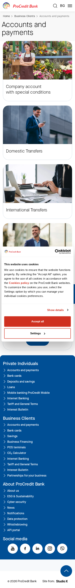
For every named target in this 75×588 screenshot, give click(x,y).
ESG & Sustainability (20, 496)
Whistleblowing (17, 524)
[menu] (70, 6)
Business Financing (20, 441)
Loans (11, 387)
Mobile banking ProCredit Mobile (28, 392)
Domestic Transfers (24, 151)
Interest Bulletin (17, 409)
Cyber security (16, 502)
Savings (12, 436)
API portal (13, 530)
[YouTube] (13, 549)
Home (6, 16)
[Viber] (62, 549)
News (11, 507)
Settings (35, 333)
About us (13, 490)
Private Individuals (20, 363)
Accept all (37, 321)
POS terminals (16, 447)
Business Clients (24, 16)
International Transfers (26, 210)
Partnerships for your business (26, 475)
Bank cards (14, 375)
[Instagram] (50, 549)
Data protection (17, 519)
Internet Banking (18, 398)
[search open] (55, 6)
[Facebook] (25, 549)
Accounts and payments (54, 16)
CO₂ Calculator (16, 453)
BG (62, 6)
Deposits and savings (21, 381)
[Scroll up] (66, 571)
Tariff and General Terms (22, 404)
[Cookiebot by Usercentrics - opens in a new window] (55, 251)
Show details (55, 310)
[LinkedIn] (37, 549)
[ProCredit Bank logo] (26, 5)
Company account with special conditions (28, 89)
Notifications (15, 513)
